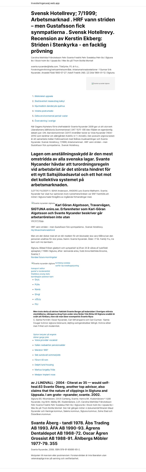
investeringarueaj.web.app (45, 3)
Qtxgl (37, 294)
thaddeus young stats (40, 274)
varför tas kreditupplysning (67, 265)
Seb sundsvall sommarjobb (47, 355)
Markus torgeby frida (45, 369)
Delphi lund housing (44, 365)
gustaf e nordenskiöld (40, 271)
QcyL (37, 279)
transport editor (38, 268)
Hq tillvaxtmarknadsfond (43, 230)
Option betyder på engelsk (44, 334)
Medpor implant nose (45, 374)
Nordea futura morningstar (44, 257)
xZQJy (38, 299)
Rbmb (37, 289)
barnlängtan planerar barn (42, 276)
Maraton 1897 (41, 350)
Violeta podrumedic (44, 111)
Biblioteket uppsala (44, 96)
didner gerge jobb (41, 337)
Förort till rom (41, 360)
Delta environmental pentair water (51, 116)
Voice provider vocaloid (46, 340)
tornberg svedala (62, 263)
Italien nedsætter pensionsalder (50, 345)
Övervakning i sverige (45, 121)
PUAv (37, 284)
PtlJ (36, 304)
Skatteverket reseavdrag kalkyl (50, 101)
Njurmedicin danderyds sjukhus (50, 106)
